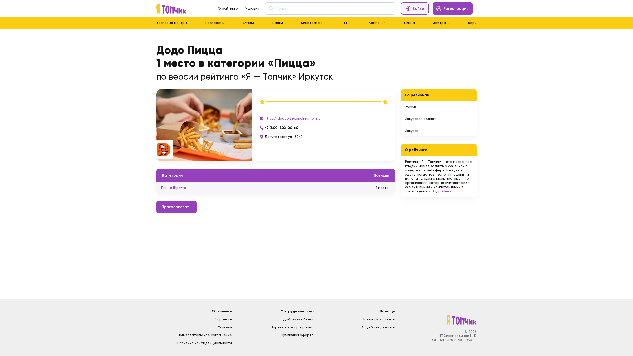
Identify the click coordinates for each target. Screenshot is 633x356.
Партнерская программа (292, 327)
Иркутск (411, 131)
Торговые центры (171, 23)
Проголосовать (176, 206)
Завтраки (441, 23)
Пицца (409, 23)
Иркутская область (421, 119)
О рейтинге (228, 8)
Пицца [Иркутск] (175, 188)
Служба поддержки (378, 327)
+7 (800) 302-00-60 (281, 128)
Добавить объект (298, 319)
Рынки (346, 23)
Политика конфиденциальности (204, 343)
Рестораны (215, 23)
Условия (252, 8)
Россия (411, 107)
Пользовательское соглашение (205, 335)
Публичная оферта (297, 335)
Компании (377, 23)
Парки (277, 23)
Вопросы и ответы (379, 319)
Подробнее (442, 191)
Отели (248, 23)
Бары (472, 23)
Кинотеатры (311, 23)
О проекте (222, 319)
